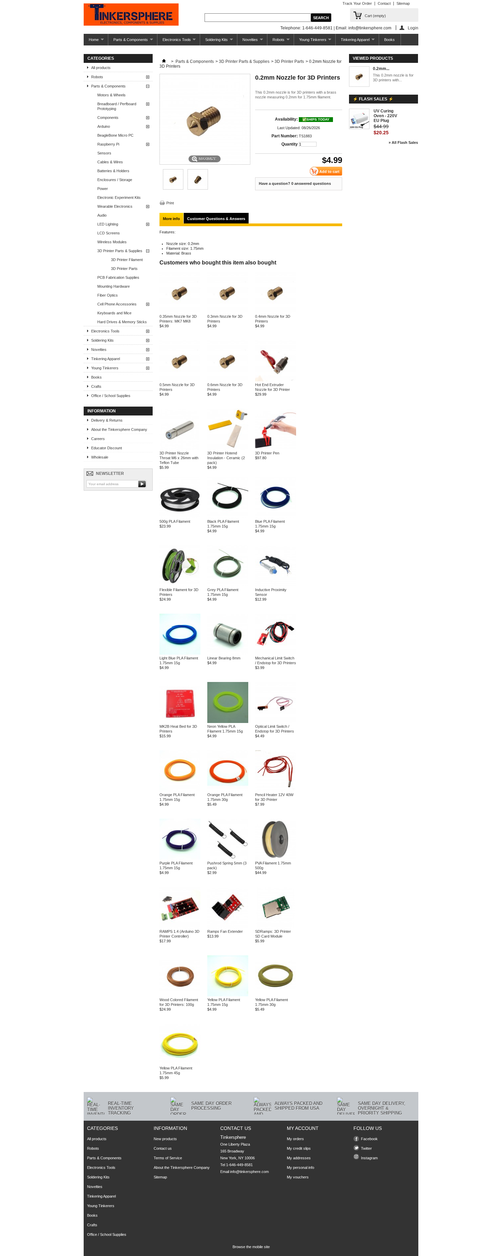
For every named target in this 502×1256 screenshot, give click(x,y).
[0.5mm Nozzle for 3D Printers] (179, 380)
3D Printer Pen (267, 453)
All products (101, 68)
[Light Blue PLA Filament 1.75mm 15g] (179, 653)
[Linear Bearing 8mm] (227, 653)
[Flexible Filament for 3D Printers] (179, 585)
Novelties (247, 41)
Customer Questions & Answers (216, 219)
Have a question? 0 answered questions (295, 183)
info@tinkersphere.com (249, 1172)
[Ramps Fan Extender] (227, 927)
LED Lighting (107, 224)
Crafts (96, 386)
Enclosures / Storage (114, 180)
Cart (375, 16)
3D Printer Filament (127, 260)
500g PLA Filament (174, 521)
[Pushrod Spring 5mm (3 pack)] (227, 858)
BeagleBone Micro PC (115, 135)
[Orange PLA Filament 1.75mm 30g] (227, 790)
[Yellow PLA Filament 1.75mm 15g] (227, 995)
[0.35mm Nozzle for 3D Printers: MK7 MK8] (173, 188)
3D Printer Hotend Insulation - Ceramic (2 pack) (226, 458)
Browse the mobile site (251, 1247)
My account (303, 1128)
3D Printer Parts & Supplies (119, 251)
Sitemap (403, 3)
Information (101, 411)
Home (91, 41)
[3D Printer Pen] (275, 448)
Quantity (289, 144)
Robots (275, 41)
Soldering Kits (214, 41)
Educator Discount (106, 448)
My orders (295, 1139)
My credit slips (299, 1148)
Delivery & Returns (107, 420)
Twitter (366, 1148)
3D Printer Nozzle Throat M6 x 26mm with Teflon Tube (178, 458)
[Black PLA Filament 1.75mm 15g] (227, 517)
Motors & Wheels (111, 95)
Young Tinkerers (310, 41)
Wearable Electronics (115, 206)
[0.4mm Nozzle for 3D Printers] (275, 312)
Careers (98, 439)
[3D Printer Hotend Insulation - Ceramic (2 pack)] (227, 448)
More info (171, 219)
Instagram (369, 1158)
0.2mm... (381, 68)
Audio (102, 215)
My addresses (299, 1158)
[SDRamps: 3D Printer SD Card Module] (275, 927)
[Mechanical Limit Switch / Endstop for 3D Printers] (275, 653)
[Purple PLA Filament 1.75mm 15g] (179, 858)
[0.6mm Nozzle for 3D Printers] (227, 380)
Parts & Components (128, 41)
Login (413, 28)
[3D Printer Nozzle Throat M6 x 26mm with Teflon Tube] (179, 448)
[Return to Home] (163, 61)
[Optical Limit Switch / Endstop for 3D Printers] (275, 722)
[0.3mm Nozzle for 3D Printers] (227, 312)
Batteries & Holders (113, 171)
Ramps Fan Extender (225, 931)
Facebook (369, 1139)
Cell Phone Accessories (117, 304)
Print (170, 203)
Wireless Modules (112, 242)
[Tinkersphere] (131, 15)
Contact (384, 3)
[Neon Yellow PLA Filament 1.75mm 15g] (227, 722)
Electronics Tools (174, 41)
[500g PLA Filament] (179, 517)
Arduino (103, 126)
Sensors (104, 153)
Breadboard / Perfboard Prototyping (116, 106)
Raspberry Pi (108, 144)
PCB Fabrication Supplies (118, 277)
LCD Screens (108, 233)
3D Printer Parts (124, 269)
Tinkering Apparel (352, 41)
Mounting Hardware (113, 286)
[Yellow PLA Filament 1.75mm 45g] (179, 1063)
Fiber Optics (107, 295)
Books (389, 40)
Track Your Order (357, 3)
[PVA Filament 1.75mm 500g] (275, 858)
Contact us (163, 1148)
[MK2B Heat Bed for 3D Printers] (179, 722)
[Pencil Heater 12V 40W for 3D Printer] (275, 790)
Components (107, 117)
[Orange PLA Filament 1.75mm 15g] (179, 790)
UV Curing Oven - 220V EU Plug (385, 116)
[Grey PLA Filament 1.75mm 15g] (227, 585)
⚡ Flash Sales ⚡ (373, 99)
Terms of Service (168, 1158)
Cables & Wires (110, 162)
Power (102, 189)
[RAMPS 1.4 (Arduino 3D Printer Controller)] (179, 927)
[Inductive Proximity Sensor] (275, 585)
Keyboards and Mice (114, 313)
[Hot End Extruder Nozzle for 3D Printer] (275, 380)
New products (165, 1139)
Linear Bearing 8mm (223, 658)
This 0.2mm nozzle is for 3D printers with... (393, 77)
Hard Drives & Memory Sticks (122, 322)
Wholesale (99, 457)
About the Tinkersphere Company (119, 429)
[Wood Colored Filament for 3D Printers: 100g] (179, 995)
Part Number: (284, 136)
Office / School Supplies (110, 396)
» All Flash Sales (403, 142)
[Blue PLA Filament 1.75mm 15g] (275, 517)
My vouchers (298, 1177)
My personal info (300, 1167)
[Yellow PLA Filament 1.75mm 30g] (275, 995)
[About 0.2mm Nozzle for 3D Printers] (359, 77)
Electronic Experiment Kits (119, 197)
